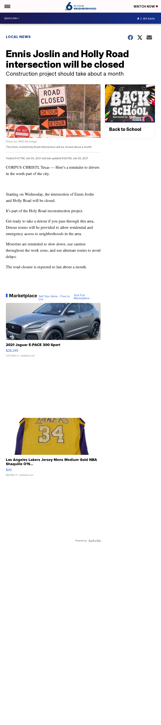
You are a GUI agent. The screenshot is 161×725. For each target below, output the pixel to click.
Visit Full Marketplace (82, 297)
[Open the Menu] (7, 6)
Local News (18, 37)
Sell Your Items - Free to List (54, 298)
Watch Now (145, 6)
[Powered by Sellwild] (94, 540)
